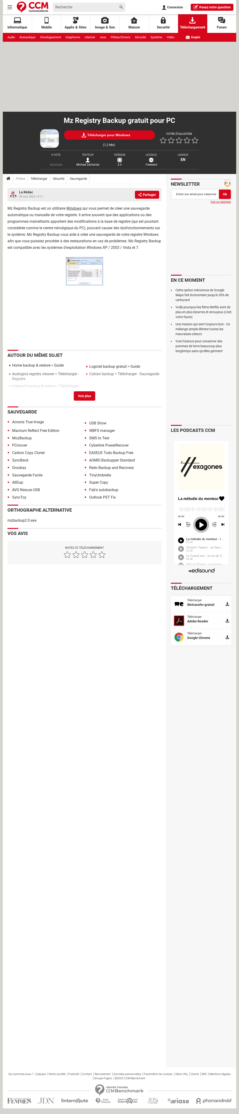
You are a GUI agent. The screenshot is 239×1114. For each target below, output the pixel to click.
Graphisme (73, 37)
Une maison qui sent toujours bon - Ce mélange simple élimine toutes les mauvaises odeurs (203, 329)
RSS (204, 1074)
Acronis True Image (28, 422)
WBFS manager (102, 430)
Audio (11, 37)
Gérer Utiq (181, 1074)
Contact (87, 1074)
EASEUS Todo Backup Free (111, 453)
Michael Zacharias (87, 164)
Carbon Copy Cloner (28, 453)
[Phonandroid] (214, 1101)
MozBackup (22, 438)
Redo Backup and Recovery (111, 467)
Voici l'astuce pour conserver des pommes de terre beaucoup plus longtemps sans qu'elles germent (199, 346)
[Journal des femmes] (19, 1101)
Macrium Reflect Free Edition (35, 430)
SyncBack (20, 460)
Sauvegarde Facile (27, 475)
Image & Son (105, 27)
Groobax (19, 467)
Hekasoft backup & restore (34, 386)
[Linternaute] (74, 1101)
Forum (222, 27)
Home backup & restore (31, 365)
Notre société (57, 1074)
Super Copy (98, 482)
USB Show (97, 423)
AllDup (17, 482)
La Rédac (26, 192)
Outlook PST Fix (102, 497)
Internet (90, 37)
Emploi (195, 37)
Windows (73, 208)
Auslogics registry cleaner (33, 374)
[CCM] (32, 7)
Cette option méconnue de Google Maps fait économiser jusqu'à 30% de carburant (202, 295)
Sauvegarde (78, 178)
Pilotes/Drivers (120, 37)
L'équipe (41, 1074)
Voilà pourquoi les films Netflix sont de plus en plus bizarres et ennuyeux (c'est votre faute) (204, 312)
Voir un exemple (221, 202)
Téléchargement (192, 27)
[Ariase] (178, 1100)
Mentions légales (220, 1074)
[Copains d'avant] (128, 1101)
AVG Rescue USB (26, 490)
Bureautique (27, 37)
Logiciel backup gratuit (108, 366)
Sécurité (140, 37)
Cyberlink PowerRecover (109, 445)
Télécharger (39, 178)
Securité (163, 27)
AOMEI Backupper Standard (112, 460)
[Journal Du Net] (46, 1101)
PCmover (19, 445)
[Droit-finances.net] (103, 1101)
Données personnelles (127, 1074)
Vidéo (170, 37)
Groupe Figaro (103, 1078)
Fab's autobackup (103, 490)
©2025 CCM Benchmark (130, 1078)
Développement (50, 37)
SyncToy (19, 497)
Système (156, 37)
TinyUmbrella (100, 475)
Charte (194, 1074)
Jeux (103, 37)
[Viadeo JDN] (153, 1101)
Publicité (73, 1074)
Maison (134, 27)
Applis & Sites (76, 27)
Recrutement (103, 1074)
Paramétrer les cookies (158, 1074)
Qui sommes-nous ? (20, 1074)
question (215, 7)
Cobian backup (101, 374)
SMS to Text (99, 438)
